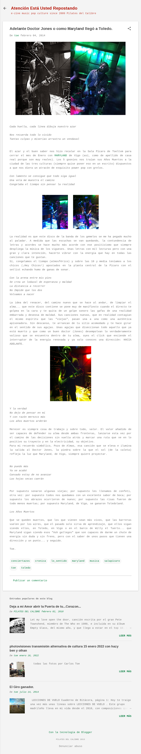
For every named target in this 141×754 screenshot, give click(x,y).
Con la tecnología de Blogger (70, 732)
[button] (129, 28)
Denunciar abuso (70, 746)
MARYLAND (61, 155)
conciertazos (20, 561)
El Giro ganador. (22, 687)
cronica (40, 561)
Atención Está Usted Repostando (44, 8)
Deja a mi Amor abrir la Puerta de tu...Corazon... (45, 606)
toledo (25, 567)
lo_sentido (59, 561)
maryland (78, 561)
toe (13, 567)
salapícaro (112, 561)
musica (94, 561)
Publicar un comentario (30, 580)
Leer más (125, 635)
